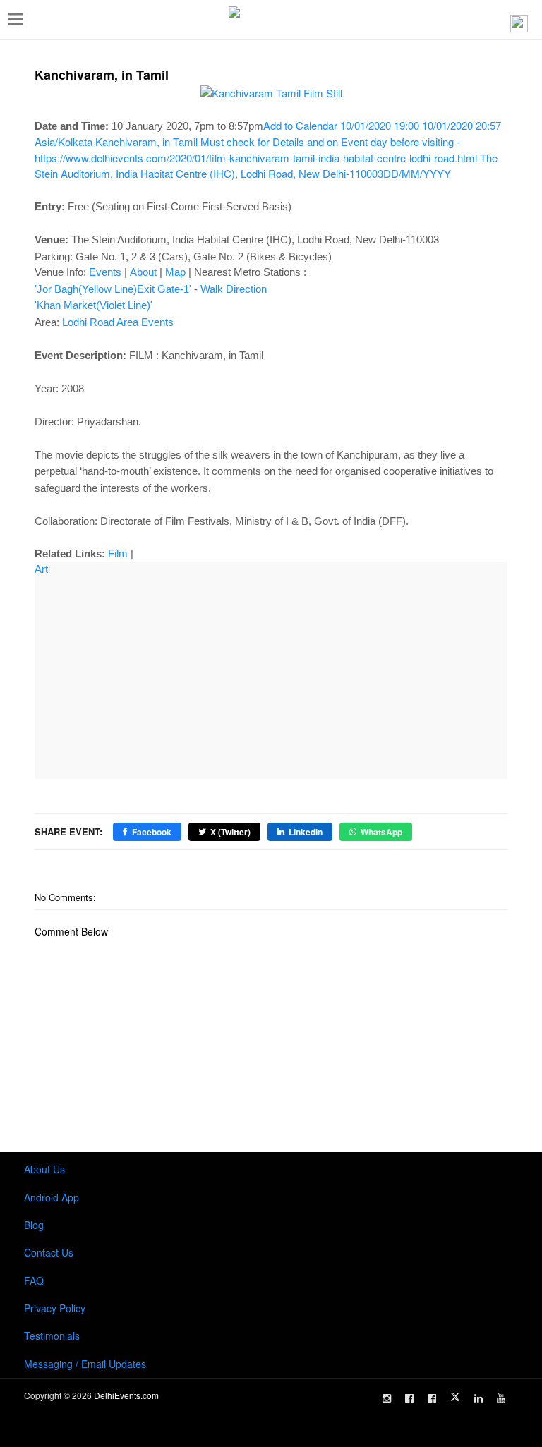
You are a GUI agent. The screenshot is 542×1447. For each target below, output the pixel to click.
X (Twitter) (230, 831)
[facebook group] (432, 1398)
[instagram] (387, 1398)
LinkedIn (306, 831)
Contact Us (48, 1252)
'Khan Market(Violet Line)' (93, 305)
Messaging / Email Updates (85, 1364)
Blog (34, 1225)
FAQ (34, 1280)
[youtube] (501, 1398)
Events (105, 272)
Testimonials (52, 1335)
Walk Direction (233, 289)
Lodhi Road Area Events (118, 322)
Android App (51, 1197)
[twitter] (455, 1397)
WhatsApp (381, 831)
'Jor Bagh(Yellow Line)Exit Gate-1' (113, 289)
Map (175, 272)
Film (118, 553)
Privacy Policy (54, 1308)
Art (41, 569)
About (143, 272)
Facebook (151, 831)
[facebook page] (409, 1398)
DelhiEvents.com (126, 1395)
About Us (44, 1169)
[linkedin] (478, 1398)
